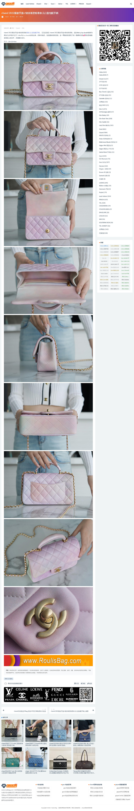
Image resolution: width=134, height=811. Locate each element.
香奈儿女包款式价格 (96, 788)
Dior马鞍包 (115, 270)
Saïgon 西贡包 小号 (105, 149)
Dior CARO (125, 261)
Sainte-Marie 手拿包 (105, 152)
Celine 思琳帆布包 (125, 246)
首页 (22, 4)
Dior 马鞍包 (104, 270)
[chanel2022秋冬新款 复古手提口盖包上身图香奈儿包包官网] (84, 731)
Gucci (101, 156)
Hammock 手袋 (104, 189)
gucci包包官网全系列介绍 (70, 795)
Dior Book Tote (103, 118)
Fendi (100, 129)
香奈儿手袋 (104, 285)
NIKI (100, 219)
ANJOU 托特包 (103, 135)
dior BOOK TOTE (104, 262)
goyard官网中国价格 (123, 788)
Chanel (7, 16)
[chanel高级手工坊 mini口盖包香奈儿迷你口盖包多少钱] (12, 731)
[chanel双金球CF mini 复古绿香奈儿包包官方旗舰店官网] (12, 758)
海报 (83, 683)
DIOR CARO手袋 (104, 265)
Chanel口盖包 (125, 255)
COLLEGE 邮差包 (104, 209)
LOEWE (101, 183)
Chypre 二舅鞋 (103, 169)
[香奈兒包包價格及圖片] (2, 17)
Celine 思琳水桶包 (115, 249)
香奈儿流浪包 (125, 286)
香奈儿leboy (125, 277)
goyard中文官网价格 (123, 792)
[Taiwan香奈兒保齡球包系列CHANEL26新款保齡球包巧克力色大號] (84, 758)
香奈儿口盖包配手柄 (33, 32)
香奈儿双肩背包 (104, 283)
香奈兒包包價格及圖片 (15, 683)
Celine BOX (102, 75)
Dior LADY (125, 264)
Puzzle (101, 192)
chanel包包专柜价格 (87, 807)
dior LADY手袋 (104, 268)
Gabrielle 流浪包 (104, 98)
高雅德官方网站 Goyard (123, 799)
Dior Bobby (102, 115)
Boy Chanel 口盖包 (105, 92)
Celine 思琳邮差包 (104, 255)
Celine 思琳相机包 (125, 249)
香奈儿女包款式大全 (96, 792)
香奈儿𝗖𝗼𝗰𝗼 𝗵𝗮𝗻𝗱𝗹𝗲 (125, 289)
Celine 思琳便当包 (115, 246)
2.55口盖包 (102, 85)
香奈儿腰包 (115, 288)
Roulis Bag (54, 807)
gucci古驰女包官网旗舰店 (70, 792)
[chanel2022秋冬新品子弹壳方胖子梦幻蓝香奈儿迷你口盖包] (60, 731)
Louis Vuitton (30, 4)
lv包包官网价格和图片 (43, 795)
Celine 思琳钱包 (115, 255)
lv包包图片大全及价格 (43, 792)
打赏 (77, 683)
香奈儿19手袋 (104, 277)
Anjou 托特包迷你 (104, 139)
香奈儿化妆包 (125, 280)
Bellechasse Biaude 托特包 (107, 142)
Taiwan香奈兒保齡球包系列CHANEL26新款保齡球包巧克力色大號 (84, 772)
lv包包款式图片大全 (44, 788)
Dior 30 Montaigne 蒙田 (104, 259)
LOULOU (102, 216)
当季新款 (102, 102)
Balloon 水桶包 (103, 186)
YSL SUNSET (103, 226)
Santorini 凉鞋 (103, 175)
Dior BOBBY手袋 (125, 259)
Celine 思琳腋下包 (115, 252)
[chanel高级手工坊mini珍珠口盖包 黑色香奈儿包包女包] (36, 731)
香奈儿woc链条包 (104, 280)
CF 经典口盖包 (103, 95)
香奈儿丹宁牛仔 (115, 280)
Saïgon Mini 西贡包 (105, 145)
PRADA (81, 4)
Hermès (101, 166)
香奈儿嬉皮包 (125, 283)
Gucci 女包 (102, 162)
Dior (100, 109)
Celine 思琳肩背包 (104, 252)
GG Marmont (103, 159)
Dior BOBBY (115, 258)
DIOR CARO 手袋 (115, 265)
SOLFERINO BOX (104, 222)
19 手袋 (101, 82)
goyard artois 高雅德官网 (122, 795)
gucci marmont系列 (115, 274)
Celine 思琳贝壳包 (125, 252)
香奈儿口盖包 (8, 678)
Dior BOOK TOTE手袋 (115, 262)
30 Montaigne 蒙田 (105, 112)
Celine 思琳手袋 (104, 249)
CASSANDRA (103, 206)
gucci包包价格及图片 (70, 788)
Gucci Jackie (104, 274)
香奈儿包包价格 (76, 807)
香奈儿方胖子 (114, 286)
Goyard (101, 132)
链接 (90, 683)
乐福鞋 (101, 179)
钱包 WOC (102, 105)
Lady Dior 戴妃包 (104, 125)
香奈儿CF (114, 276)
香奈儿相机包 (104, 289)
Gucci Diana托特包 (125, 271)
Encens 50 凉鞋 (104, 172)
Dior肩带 (125, 267)
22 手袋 (101, 88)
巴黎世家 (102, 233)
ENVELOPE (102, 212)
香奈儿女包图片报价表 (96, 795)
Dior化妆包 (115, 267)
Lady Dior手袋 (125, 274)
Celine (101, 72)
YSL (67, 4)
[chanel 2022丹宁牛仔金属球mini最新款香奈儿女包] (36, 758)
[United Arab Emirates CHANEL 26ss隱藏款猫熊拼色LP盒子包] (60, 758)
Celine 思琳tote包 (104, 246)
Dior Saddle (102, 122)
